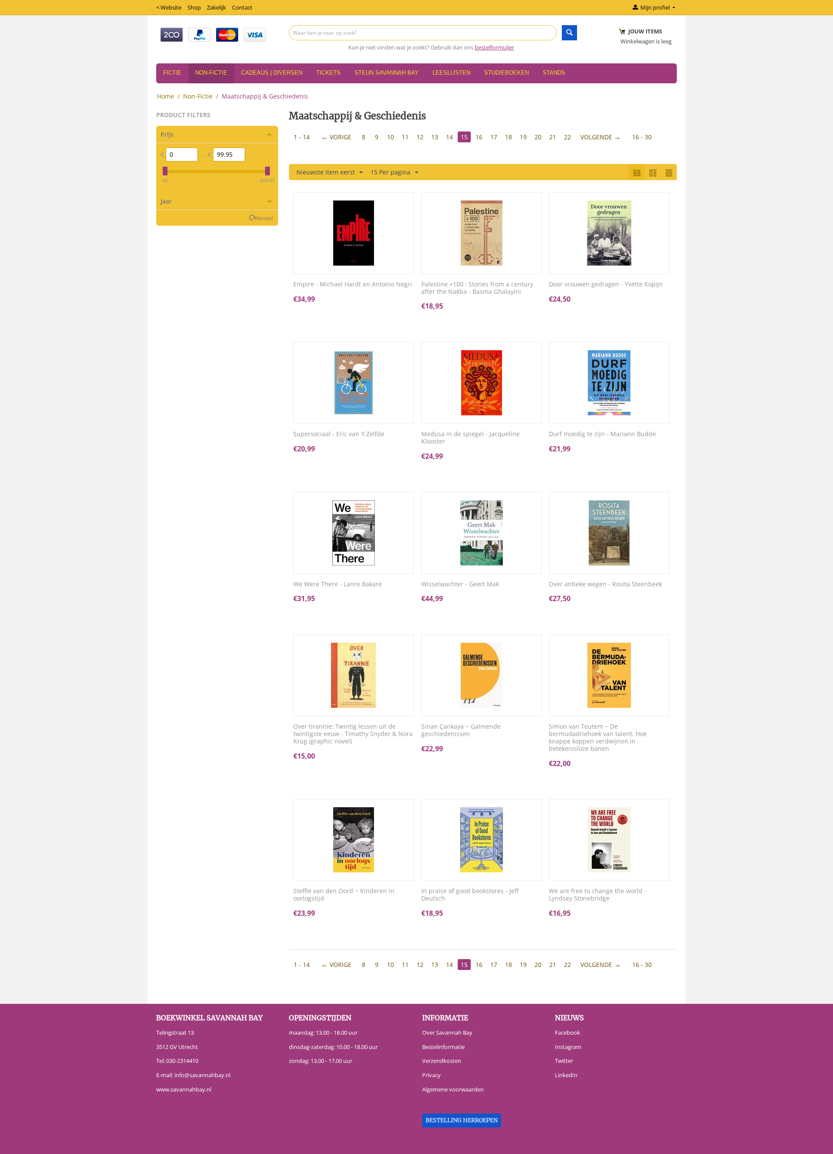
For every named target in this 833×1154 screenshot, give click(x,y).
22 (567, 137)
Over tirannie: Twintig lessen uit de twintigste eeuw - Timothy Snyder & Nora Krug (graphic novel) (353, 734)
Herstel (264, 217)
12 (419, 137)
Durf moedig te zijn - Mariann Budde (602, 434)
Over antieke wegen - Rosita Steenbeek (605, 584)
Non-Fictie (211, 72)
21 (552, 137)
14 (449, 137)
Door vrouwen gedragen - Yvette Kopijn (606, 284)
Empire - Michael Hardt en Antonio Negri (352, 284)
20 (538, 137)
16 (479, 137)
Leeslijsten (451, 72)
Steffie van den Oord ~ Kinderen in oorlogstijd (343, 895)
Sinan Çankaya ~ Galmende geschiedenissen (461, 730)
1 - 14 (302, 137)
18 (508, 137)
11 (405, 137)
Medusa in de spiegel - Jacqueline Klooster (470, 438)
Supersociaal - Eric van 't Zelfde (338, 434)
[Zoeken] (569, 32)
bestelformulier (494, 47)
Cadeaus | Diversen (271, 72)
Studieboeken (506, 72)
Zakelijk (216, 7)
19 (523, 137)
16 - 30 (642, 137)
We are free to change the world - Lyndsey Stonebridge (597, 895)
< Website (168, 7)
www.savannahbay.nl (183, 1089)
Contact (242, 7)
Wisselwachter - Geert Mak (460, 584)
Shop (194, 7)
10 (390, 137)
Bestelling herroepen (462, 1120)
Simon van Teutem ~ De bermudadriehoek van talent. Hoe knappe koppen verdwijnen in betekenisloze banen (598, 737)
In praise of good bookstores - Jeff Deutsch (469, 895)
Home (165, 96)
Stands (554, 72)
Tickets (328, 72)
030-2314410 (182, 1061)
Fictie (172, 72)
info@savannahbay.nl (202, 1075)
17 (493, 137)
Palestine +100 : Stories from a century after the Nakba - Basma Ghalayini (477, 288)
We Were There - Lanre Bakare (337, 584)
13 (434, 137)
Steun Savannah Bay (386, 72)
